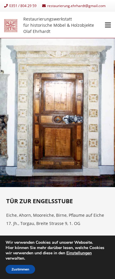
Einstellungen (79, 253)
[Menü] (108, 25)
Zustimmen (20, 269)
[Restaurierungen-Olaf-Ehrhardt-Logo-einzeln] (10, 25)
